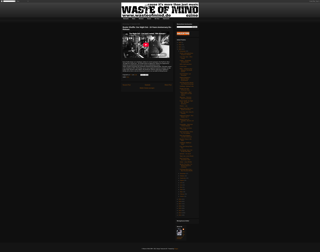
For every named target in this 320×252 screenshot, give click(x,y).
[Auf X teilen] (144, 75)
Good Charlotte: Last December (185, 74)
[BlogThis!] (143, 75)
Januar (182, 196)
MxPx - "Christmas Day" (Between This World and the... (186, 70)
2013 (180, 212)
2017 (180, 203)
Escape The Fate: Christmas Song (184, 89)
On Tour (157, 18)
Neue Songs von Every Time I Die (186, 128)
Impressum (166, 18)
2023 (180, 42)
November (183, 173)
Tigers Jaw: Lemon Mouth (186, 156)
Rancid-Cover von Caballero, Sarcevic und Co (187, 121)
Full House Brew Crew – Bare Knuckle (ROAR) (186, 170)
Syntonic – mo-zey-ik (185, 153)
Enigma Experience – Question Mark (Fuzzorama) (185, 79)
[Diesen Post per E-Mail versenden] (141, 75)
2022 (180, 44)
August (182, 180)
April (181, 189)
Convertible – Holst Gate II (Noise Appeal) (186, 125)
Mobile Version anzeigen (147, 88)
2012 (180, 215)
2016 (180, 206)
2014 (180, 210)
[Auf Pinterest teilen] (147, 75)
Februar (182, 194)
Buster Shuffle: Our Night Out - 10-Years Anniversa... (186, 102)
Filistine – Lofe (183, 106)
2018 (180, 201)
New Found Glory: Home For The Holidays (186, 132)
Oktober (182, 176)
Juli (181, 182)
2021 (180, 47)
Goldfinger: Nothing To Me (187, 86)
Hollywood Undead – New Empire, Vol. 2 (186, 116)
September (183, 178)
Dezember (183, 51)
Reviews (141, 18)
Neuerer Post (126, 85)
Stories (149, 18)
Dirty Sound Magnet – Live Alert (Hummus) (186, 136)
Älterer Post (168, 85)
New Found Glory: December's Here (185, 159)
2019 (180, 199)
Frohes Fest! (183, 66)
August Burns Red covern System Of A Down (186, 109)
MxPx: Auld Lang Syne (186, 64)
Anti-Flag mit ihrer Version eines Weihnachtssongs (187, 83)
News (133, 18)
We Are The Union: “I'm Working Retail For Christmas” (186, 166)
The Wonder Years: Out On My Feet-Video (186, 150)
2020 (180, 49)
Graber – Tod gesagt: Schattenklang (185, 61)
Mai (181, 187)
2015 (180, 208)
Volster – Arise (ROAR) (186, 162)
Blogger (176, 248)
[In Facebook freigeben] (146, 75)
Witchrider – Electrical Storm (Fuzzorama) (185, 98)
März (181, 191)
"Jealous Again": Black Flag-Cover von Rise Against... (186, 93)
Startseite (126, 18)
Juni (181, 185)
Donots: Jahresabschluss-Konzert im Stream (186, 53)
